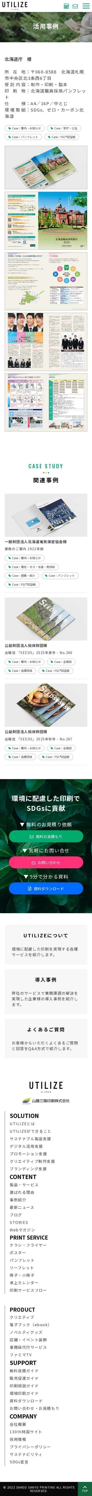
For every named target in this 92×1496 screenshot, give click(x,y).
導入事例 (46, 991)
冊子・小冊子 (22, 1275)
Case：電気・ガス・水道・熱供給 (33, 567)
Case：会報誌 (63, 662)
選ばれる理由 (22, 1192)
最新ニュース (22, 1207)
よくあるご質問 (46, 1038)
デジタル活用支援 (26, 1146)
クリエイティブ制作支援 (32, 1161)
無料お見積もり (67, 6)
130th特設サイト (26, 1431)
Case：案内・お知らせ (26, 128)
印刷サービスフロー (28, 1290)
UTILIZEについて (46, 944)
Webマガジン (22, 1230)
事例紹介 (18, 1199)
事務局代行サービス (28, 1347)
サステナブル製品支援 (30, 1138)
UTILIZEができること (31, 1131)
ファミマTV (21, 1354)
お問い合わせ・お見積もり (34, 1408)
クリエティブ (22, 1317)
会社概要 (18, 1424)
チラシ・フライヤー (28, 1245)
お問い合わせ (75, 6)
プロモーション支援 (28, 1153)
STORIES (19, 1222)
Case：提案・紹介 (23, 575)
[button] (86, 6)
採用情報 (18, 1439)
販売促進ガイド (24, 1378)
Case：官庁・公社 (65, 128)
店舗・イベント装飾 (28, 1339)
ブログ (16, 1215)
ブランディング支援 (28, 1168)
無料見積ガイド (24, 1370)
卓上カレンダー (24, 1282)
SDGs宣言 (19, 1462)
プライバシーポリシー (30, 1447)
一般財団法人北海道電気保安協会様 (36, 541)
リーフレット (22, 1267)
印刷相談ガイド (24, 1385)
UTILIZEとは (22, 1123)
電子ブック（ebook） (31, 1324)
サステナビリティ (26, 1454)
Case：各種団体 (22, 671)
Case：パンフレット (25, 137)
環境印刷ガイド (24, 1393)
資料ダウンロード (49, 888)
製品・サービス (24, 1184)
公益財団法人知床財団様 (26, 645)
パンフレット (22, 1260)
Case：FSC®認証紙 (63, 137)
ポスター (18, 1252)
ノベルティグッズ (26, 1332)
